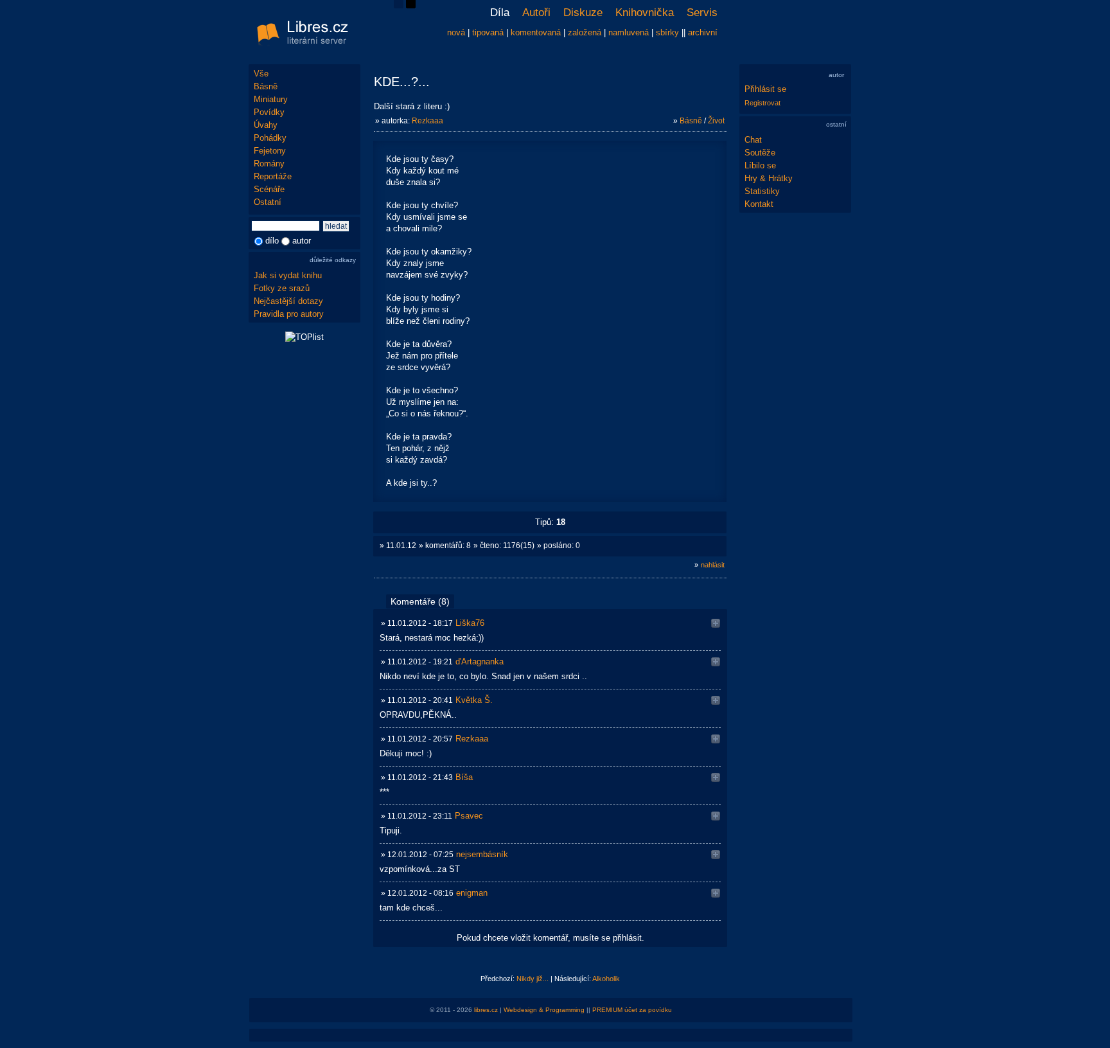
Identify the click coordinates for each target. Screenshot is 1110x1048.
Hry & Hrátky (768, 178)
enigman (472, 893)
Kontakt (758, 204)
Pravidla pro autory (289, 314)
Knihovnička (644, 12)
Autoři (536, 12)
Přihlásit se (765, 89)
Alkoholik (606, 978)
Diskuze (583, 12)
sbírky (667, 32)
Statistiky (762, 191)
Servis (702, 12)
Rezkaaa (427, 120)
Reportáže (273, 176)
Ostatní (267, 202)
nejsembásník (482, 854)
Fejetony (270, 150)
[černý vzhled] (411, 5)
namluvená (628, 32)
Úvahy (266, 125)
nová (456, 32)
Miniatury (271, 99)
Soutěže (759, 152)
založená (584, 32)
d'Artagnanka (479, 661)
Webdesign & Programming (544, 1009)
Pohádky (270, 138)
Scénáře (269, 189)
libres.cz (486, 1009)
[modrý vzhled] (398, 5)
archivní (703, 32)
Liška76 (469, 623)
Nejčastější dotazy (288, 301)
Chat (753, 140)
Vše (261, 73)
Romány (269, 163)
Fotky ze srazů (282, 288)
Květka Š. (474, 700)
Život (716, 120)
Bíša (464, 777)
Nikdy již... (532, 978)
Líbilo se (760, 165)
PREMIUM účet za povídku (632, 1009)
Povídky (269, 112)
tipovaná (488, 32)
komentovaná (536, 32)
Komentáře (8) (420, 601)
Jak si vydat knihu (288, 275)
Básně (266, 86)
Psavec (469, 816)
